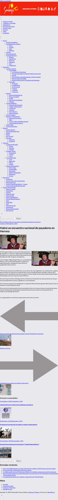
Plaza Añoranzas (11, 182)
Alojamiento (6, 25)
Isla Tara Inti (9, 136)
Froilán (11, 98)
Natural (5, 128)
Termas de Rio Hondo (9, 187)
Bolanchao (12, 174)
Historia (5, 30)
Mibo (10, 120)
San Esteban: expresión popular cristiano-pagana (26, 77)
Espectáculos (10, 196)
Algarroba (12, 161)
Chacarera (15, 92)
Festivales (12, 82)
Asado (11, 146)
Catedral (11, 110)
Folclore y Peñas (8, 21)
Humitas (11, 148)
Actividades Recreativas (13, 44)
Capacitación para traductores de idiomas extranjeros (16, 405)
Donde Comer (7, 28)
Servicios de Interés (9, 26)
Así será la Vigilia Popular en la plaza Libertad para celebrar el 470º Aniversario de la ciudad (29, 468)
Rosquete (15, 83)
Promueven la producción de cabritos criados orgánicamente (18, 424)
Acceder (5, 484)
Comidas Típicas (11, 151)
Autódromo (12, 65)
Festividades (13, 70)
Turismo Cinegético (12, 42)
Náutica (11, 57)
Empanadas (12, 153)
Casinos (8, 52)
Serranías (9, 138)
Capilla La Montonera (15, 106)
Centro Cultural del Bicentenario (18, 121)
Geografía (6, 33)
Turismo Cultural (11, 69)
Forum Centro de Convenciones (15, 181)
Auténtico (6, 67)
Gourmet (5, 143)
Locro (11, 156)
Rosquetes (12, 171)
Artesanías (9, 202)
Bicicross (11, 60)
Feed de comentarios (9, 487)
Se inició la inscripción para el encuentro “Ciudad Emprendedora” (19, 444)
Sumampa (12, 139)
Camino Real (9, 125)
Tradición (15, 90)
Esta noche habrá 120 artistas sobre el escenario (17, 470)
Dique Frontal (10, 194)
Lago (7, 200)
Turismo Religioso (11, 103)
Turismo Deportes (11, 55)
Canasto (14, 88)
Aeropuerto (9, 207)
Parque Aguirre (10, 130)
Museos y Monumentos (13, 116)
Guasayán (12, 141)
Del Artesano (16, 87)
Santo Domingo (13, 113)
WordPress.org (7, 489)
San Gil (14, 75)
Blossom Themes (34, 492)
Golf (10, 64)
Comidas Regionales (12, 144)
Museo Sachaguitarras (15, 95)
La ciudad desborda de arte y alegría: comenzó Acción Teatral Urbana (23, 477)
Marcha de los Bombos (15, 100)
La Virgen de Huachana (19, 72)
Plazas (8, 135)
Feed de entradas (8, 486)
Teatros (11, 47)
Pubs (10, 49)
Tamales (11, 149)
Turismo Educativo (11, 126)
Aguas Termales (10, 189)
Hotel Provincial (10, 205)
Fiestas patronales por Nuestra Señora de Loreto (26, 74)
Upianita (11, 102)
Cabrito (11, 154)
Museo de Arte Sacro (15, 118)
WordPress (51, 492)
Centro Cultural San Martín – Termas (16, 184)
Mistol (11, 163)
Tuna (10, 159)
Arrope (11, 176)
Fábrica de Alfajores (12, 197)
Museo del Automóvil (12, 209)
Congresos (9, 179)
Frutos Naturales (11, 158)
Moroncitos (12, 168)
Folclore (8, 93)
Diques (8, 133)
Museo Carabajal (14, 97)
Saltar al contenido (5, 1)
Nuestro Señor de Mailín (19, 78)
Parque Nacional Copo (12, 131)
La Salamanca (16, 85)
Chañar (11, 164)
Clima (4, 31)
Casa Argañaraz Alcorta (16, 123)
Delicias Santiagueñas (12, 166)
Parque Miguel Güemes (13, 199)
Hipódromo (12, 59)
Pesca (11, 45)
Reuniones (6, 177)
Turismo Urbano (10, 115)
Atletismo (12, 62)
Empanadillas (13, 169)
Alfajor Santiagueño (15, 172)
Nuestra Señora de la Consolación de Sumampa (25, 80)
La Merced (12, 108)
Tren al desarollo (11, 54)
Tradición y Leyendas (9, 23)
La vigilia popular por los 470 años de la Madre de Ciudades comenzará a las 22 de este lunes (29, 472)
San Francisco (13, 111)
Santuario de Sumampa (15, 105)
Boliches (11, 50)
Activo (5, 41)
